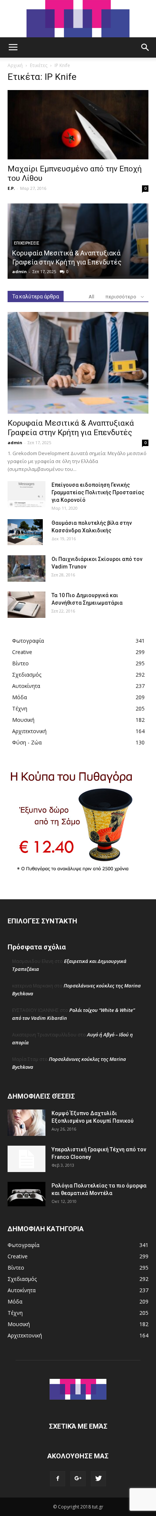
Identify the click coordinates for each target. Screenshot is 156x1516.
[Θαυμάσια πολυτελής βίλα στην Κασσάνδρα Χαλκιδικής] (25, 532)
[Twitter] (98, 1478)
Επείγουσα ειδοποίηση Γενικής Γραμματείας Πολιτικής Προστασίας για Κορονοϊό (97, 492)
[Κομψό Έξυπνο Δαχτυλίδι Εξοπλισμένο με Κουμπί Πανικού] (26, 1122)
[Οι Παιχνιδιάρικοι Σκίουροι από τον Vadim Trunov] (26, 568)
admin (19, 271)
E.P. (11, 188)
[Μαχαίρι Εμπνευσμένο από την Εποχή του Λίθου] (78, 124)
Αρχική (15, 65)
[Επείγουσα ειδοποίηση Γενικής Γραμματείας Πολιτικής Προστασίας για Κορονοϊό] (26, 494)
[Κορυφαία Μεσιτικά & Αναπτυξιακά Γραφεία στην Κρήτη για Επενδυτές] (78, 363)
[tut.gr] (78, 18)
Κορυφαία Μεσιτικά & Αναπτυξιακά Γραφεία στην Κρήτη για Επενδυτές (71, 428)
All (91, 297)
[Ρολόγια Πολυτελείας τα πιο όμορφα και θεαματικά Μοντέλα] (26, 1194)
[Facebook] (57, 1478)
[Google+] (78, 1478)
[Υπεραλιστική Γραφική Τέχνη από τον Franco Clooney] (26, 1159)
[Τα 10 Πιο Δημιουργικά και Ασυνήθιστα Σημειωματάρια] (26, 604)
